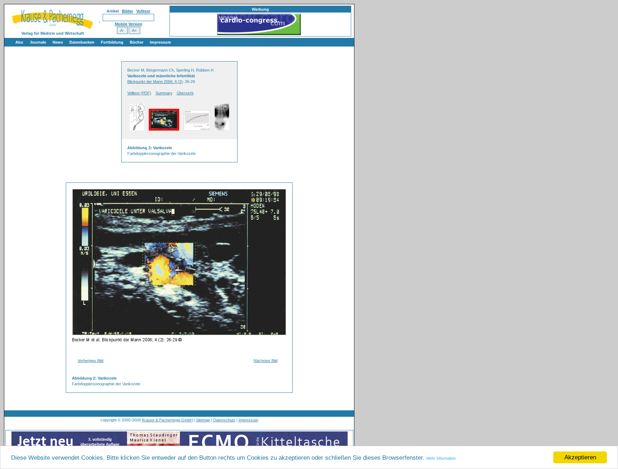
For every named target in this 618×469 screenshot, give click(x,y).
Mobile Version (128, 24)
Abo (19, 42)
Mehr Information (441, 458)
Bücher (136, 42)
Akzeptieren (580, 457)
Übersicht (185, 93)
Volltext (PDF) (139, 93)
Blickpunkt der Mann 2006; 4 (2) (155, 81)
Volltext (143, 11)
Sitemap (203, 420)
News (58, 42)
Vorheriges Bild (90, 360)
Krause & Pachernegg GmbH (167, 420)
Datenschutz (224, 420)
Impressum (160, 42)
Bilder (127, 11)
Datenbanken (81, 42)
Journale (38, 42)
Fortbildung (112, 42)
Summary (164, 93)
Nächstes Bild (266, 360)
